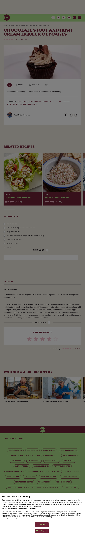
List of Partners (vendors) (10, 519)
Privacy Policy (36, 506)
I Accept (42, 524)
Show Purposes (41, 531)
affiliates (19, 500)
